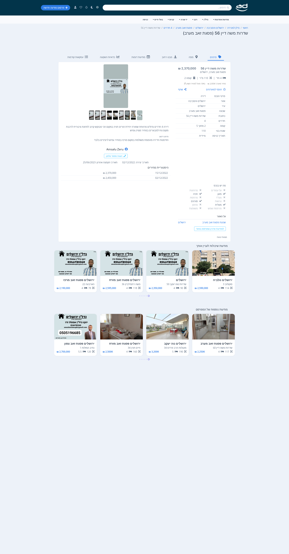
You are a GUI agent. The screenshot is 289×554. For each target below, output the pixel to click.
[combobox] (167, 8)
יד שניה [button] (184, 19)
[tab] (216, 57)
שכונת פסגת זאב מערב (214, 222)
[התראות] (86, 7)
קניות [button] (171, 19)
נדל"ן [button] (206, 19)
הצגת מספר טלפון (114, 156)
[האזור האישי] (75, 7)
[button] (149, 296)
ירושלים (182, 222)
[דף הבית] (241, 7)
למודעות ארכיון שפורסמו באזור (210, 228)
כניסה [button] (145, 19)
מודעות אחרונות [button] (222, 19)
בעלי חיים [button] (158, 19)
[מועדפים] (81, 7)
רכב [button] (195, 19)
